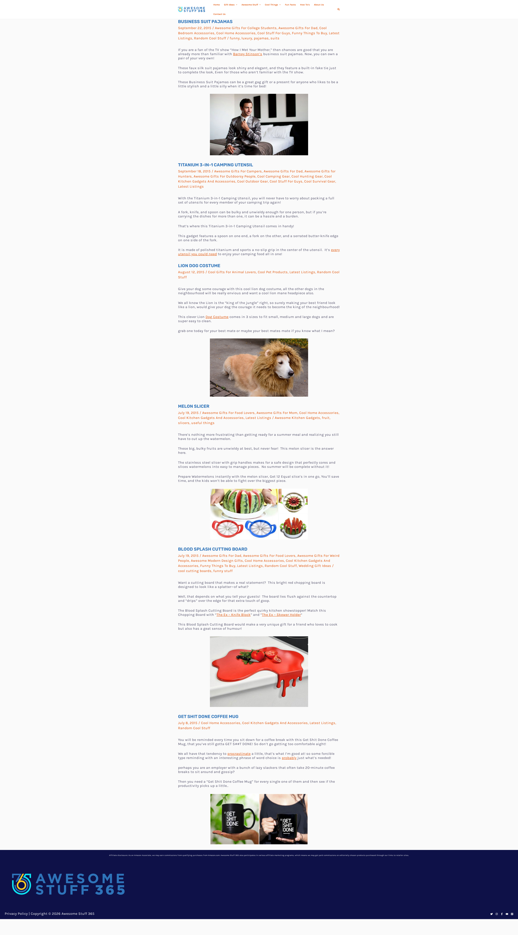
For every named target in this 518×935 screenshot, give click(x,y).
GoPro (231, 871)
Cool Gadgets (209, 866)
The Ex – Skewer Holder (281, 615)
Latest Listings (191, 186)
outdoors (245, 871)
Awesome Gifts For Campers (238, 171)
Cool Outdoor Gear (252, 181)
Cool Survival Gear (319, 181)
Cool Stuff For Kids (273, 866)
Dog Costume (217, 317)
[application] (236, 4)
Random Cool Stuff (210, 38)
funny (235, 38)
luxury (246, 38)
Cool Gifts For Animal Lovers (232, 272)
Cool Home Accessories (236, 33)
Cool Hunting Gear (307, 176)
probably (289, 758)
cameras (206, 871)
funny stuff (223, 571)
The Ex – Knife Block (234, 615)
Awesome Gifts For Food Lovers (228, 413)
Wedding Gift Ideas (315, 566)
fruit (326, 418)
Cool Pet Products (273, 272)
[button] (339, 9)
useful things (203, 423)
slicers (184, 423)
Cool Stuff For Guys (273, 33)
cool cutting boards (195, 571)
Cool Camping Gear (273, 176)
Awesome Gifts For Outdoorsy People (224, 176)
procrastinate (239, 754)
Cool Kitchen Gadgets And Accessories (211, 418)
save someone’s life (233, 929)
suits (275, 38)
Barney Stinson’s (247, 54)
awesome (281, 910)
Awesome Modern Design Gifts (217, 561)
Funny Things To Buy (309, 33)
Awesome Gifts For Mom (276, 413)
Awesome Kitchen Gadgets (297, 418)
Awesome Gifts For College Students (246, 28)
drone (220, 871)
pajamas (261, 38)
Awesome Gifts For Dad (298, 28)
